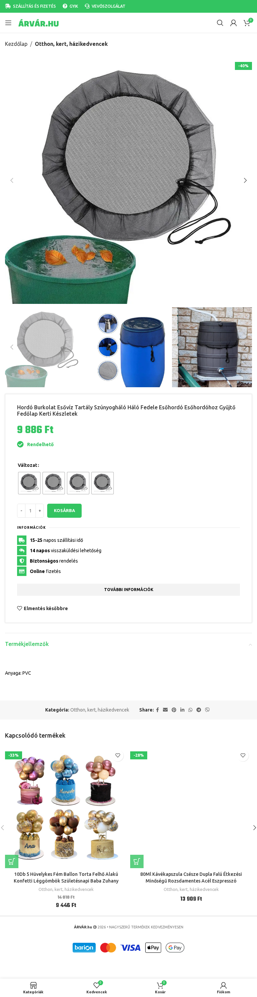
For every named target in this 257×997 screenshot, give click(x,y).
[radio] (29, 483)
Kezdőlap (16, 44)
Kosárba (64, 510)
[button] (11, 180)
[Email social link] (165, 710)
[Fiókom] (233, 22)
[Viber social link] (207, 710)
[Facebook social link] (157, 710)
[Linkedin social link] (182, 710)
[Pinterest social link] (174, 710)
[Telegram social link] (198, 710)
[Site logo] (38, 22)
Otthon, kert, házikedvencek (71, 44)
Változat (27, 465)
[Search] (220, 22)
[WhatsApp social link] (190, 710)
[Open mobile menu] (8, 22)
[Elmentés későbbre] (117, 755)
